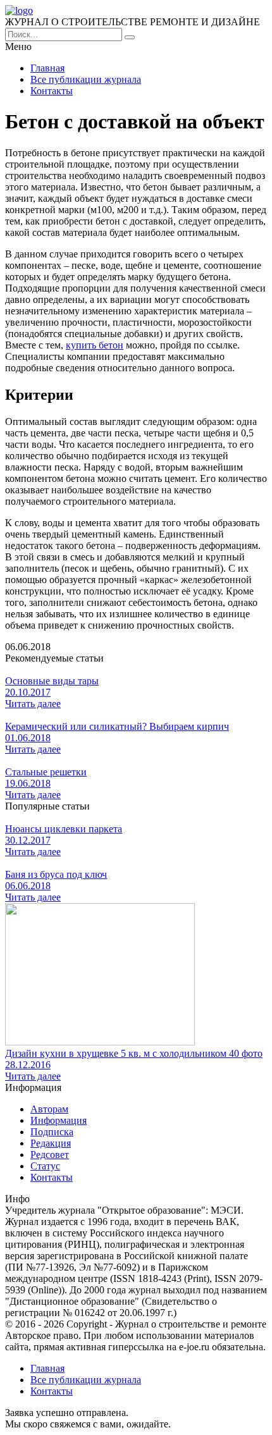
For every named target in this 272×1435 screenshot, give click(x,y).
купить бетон (94, 345)
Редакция (50, 1143)
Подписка (51, 1131)
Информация (58, 1120)
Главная (47, 68)
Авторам (49, 1109)
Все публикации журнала (85, 79)
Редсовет (49, 1154)
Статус (45, 1166)
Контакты (51, 90)
